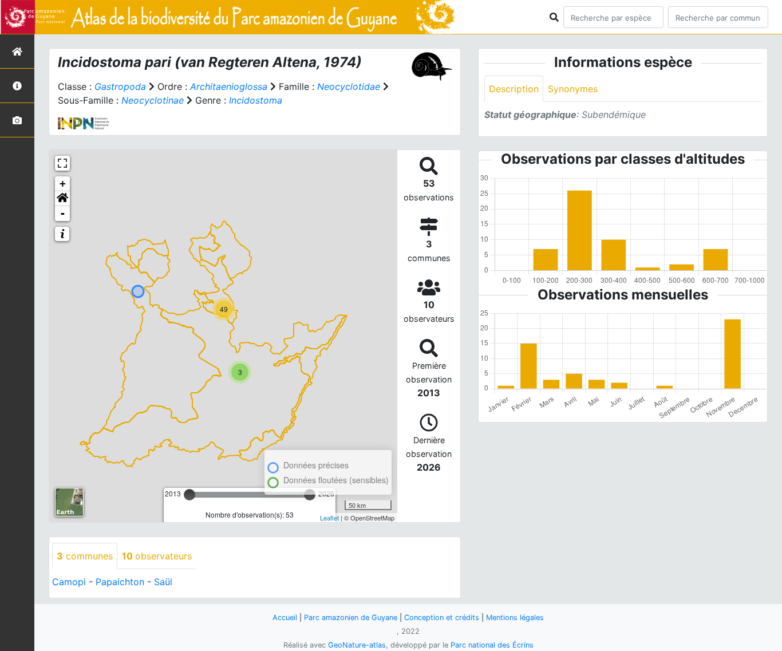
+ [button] (63, 183)
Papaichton (120, 581)
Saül (163, 581)
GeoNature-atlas (357, 645)
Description (514, 88)
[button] (62, 198)
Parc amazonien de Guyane (350, 617)
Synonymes (573, 88)
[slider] (189, 494)
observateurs (157, 556)
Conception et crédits (441, 617)
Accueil (284, 617)
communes (85, 556)
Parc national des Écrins (492, 645)
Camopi (69, 581)
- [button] (63, 213)
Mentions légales (515, 617)
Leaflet (329, 517)
